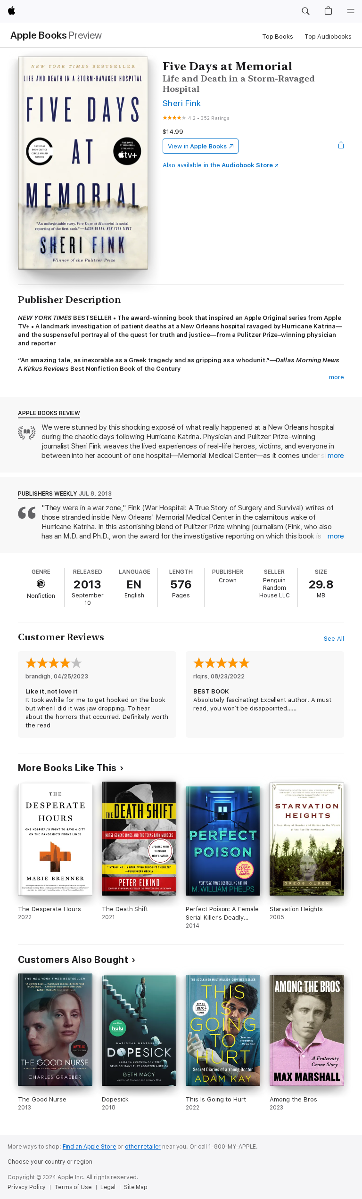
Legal (107, 1187)
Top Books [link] (277, 36)
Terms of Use (73, 1187)
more (336, 377)
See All (334, 638)
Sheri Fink (182, 103)
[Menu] (350, 11)
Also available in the (218, 165)
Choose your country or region (50, 1161)
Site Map (136, 1187)
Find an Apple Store (89, 1146)
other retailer (143, 1146)
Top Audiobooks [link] (328, 36)
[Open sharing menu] (341, 146)
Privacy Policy (27, 1187)
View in (197, 146)
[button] (305, 11)
